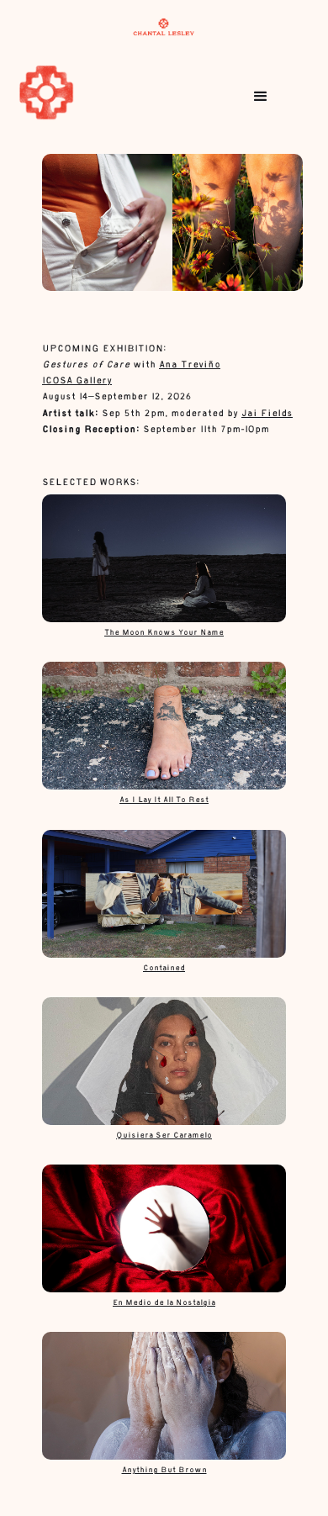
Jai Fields (267, 414)
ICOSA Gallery (77, 381)
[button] (260, 96)
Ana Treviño (189, 365)
